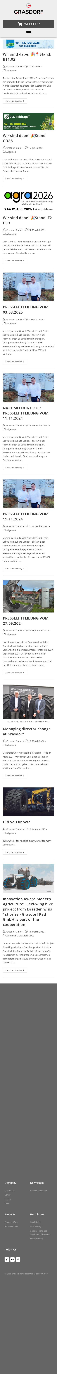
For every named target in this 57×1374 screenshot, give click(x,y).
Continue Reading (16, 100)
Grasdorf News (26, 935)
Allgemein (11, 70)
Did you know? (16, 821)
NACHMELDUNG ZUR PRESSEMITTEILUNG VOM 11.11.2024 (25, 413)
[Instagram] (18, 1259)
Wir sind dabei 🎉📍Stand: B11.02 (27, 57)
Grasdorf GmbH (14, 66)
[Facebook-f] (7, 1259)
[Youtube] (12, 1259)
